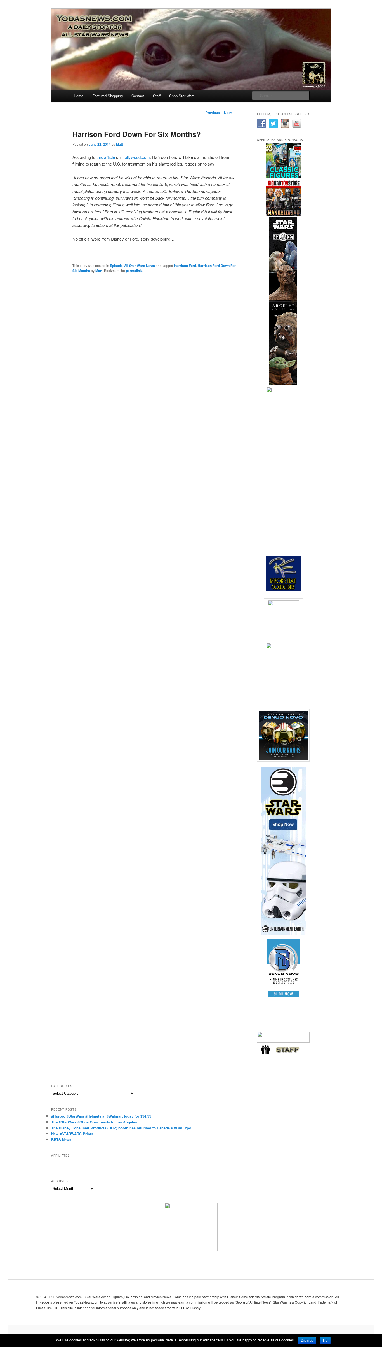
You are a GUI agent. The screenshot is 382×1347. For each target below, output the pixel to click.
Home (78, 95)
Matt (119, 144)
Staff (157, 95)
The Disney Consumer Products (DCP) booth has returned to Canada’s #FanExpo (121, 1127)
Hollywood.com (136, 157)
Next (230, 112)
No (325, 1341)
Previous (210, 112)
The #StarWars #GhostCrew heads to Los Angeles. (94, 1122)
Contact (137, 95)
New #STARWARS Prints (72, 1133)
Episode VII (119, 265)
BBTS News (61, 1139)
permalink (134, 270)
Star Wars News (142, 265)
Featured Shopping (107, 95)
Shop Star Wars (182, 95)
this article (105, 157)
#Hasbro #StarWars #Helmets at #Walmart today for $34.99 (101, 1116)
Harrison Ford (185, 265)
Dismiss (307, 1341)
